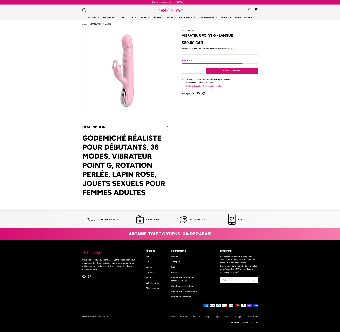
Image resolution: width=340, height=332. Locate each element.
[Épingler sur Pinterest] (203, 93)
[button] (256, 9)
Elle (122, 17)
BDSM (170, 17)
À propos (175, 261)
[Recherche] (84, 10)
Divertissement (153, 288)
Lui (131, 17)
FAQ (173, 267)
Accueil (84, 24)
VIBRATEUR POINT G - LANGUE (100, 24)
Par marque (226, 17)
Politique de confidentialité (184, 291)
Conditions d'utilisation (182, 286)
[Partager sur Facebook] (198, 93)
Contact (248, 17)
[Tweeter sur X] (193, 93)
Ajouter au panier (231, 71)
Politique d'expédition (181, 296)
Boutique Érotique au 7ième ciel (98, 317)
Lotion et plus (185, 17)
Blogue (238, 17)
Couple (143, 17)
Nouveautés (108, 17)
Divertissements (206, 17)
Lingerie (157, 17)
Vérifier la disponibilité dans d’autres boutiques (204, 86)
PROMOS (92, 17)
